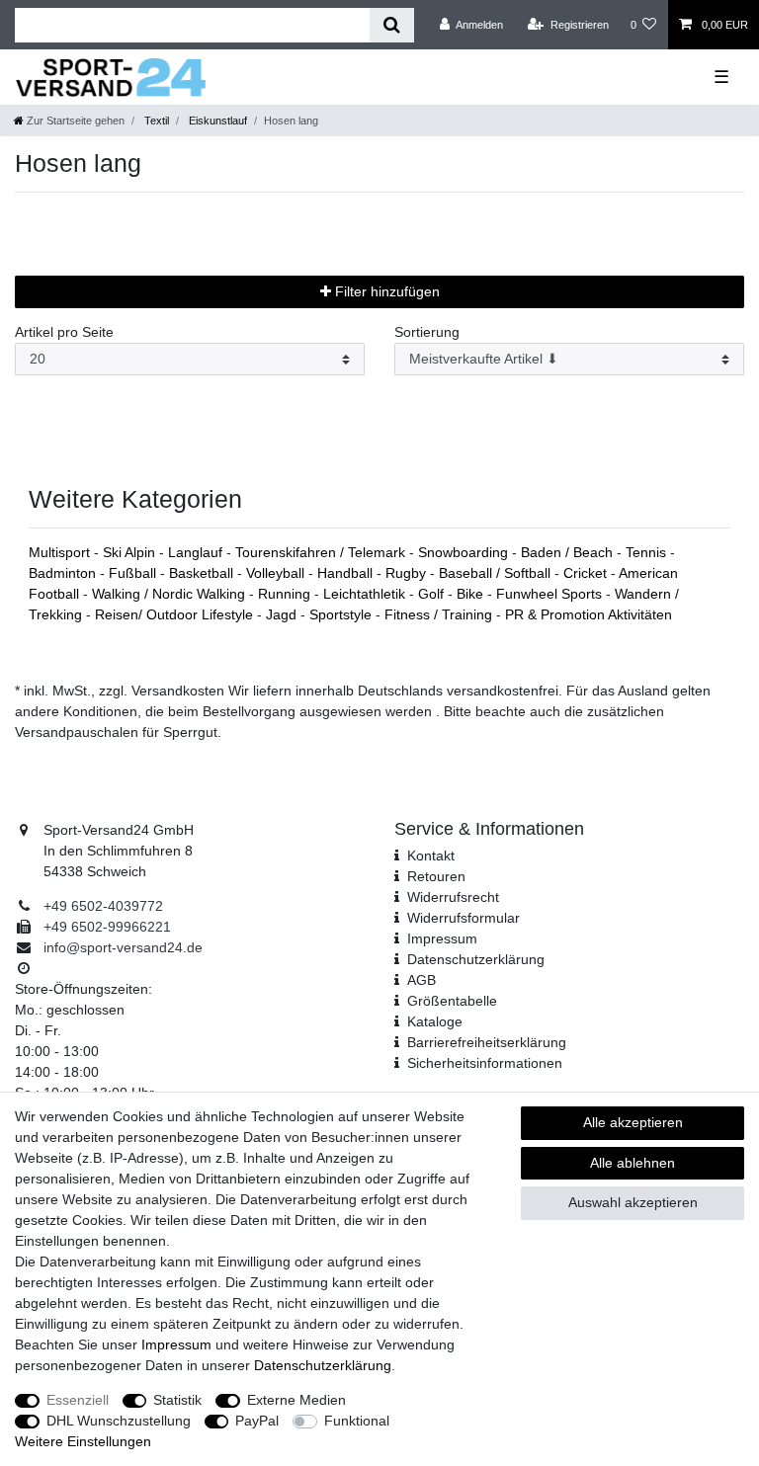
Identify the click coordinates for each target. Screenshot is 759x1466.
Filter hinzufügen (385, 291)
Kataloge (435, 1021)
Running (286, 594)
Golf (433, 594)
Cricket (587, 573)
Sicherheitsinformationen (484, 1063)
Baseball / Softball (496, 573)
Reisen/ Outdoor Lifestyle (176, 614)
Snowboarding (465, 552)
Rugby (407, 573)
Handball (347, 573)
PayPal (257, 1420)
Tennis (648, 552)
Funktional (356, 1420)
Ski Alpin (131, 552)
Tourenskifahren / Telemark (322, 552)
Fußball (134, 573)
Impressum (442, 938)
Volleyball (277, 573)
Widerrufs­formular (463, 918)
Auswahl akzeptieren (633, 1202)
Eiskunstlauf (216, 120)
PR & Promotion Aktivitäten (588, 614)
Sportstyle (342, 614)
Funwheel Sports (551, 594)
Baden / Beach (569, 552)
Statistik (177, 1400)
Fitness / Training (440, 614)
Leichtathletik (366, 594)
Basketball (203, 573)
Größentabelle (452, 1001)
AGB (421, 980)
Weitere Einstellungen (83, 1441)
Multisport (61, 552)
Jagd (283, 614)
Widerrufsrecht (453, 897)
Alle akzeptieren (633, 1122)
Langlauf (197, 552)
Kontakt (431, 855)
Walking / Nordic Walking (170, 594)
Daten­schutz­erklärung (476, 959)
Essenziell (77, 1400)
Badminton (64, 573)
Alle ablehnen (632, 1163)
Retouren (436, 876)
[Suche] (392, 25)
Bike (472, 594)
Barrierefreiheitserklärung (486, 1042)
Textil (155, 120)
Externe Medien (296, 1400)
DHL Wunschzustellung (118, 1420)
